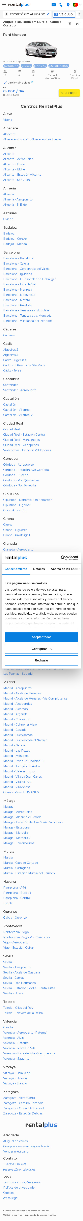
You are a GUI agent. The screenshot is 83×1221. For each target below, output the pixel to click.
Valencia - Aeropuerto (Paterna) (25, 1032)
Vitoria (7, 120)
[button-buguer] (4, 4)
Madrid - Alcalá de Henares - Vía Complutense (35, 698)
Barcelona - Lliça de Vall (19, 284)
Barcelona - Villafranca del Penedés (27, 321)
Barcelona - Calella (16, 263)
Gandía (8, 1027)
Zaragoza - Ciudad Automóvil (23, 1108)
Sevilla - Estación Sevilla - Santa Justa (29, 988)
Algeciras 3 (10, 355)
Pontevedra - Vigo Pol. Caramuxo (26, 937)
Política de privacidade (19, 1187)
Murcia (8, 857)
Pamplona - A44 (14, 887)
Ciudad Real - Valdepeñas (21, 445)
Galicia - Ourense (15, 917)
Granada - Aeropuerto (18, 549)
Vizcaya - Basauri (15, 1078)
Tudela (7, 903)
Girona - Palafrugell (16, 535)
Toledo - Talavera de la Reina (23, 1013)
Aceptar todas (41, 637)
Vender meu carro (16, 1151)
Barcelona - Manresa (17, 289)
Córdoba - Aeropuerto (18, 464)
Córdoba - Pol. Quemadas (21, 480)
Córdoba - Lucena (15, 475)
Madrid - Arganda (15, 714)
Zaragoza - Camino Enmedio (23, 1103)
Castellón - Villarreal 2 (18, 415)
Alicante (9, 154)
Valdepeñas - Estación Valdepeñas (27, 450)
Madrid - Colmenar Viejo (20, 724)
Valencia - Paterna (16, 1043)
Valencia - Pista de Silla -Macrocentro (29, 1053)
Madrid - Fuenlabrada (18, 735)
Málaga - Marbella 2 (16, 838)
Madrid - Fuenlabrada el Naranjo (25, 740)
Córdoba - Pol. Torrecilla (19, 485)
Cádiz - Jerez (12, 370)
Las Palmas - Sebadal (18, 673)
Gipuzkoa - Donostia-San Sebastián (27, 500)
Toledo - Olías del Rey (18, 1008)
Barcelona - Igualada (17, 274)
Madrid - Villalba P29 (17, 782)
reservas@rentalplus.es (19, 1169)
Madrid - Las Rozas (16, 750)
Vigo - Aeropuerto (15, 942)
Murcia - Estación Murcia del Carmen (29, 873)
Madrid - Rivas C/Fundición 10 (24, 761)
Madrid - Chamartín (16, 719)
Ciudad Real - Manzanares (21, 440)
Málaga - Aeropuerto (17, 812)
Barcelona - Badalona (18, 258)
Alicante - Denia (14, 164)
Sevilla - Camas (13, 977)
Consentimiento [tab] (16, 569)
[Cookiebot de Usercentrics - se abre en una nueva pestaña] (60, 558)
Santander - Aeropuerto (19, 390)
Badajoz (9, 233)
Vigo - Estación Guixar (18, 947)
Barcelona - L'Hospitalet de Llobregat (29, 279)
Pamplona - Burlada (17, 893)
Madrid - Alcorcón (15, 709)
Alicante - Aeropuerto (18, 159)
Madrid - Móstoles (15, 756)
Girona (7, 524)
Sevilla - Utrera (13, 993)
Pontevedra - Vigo (16, 932)
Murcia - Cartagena (16, 868)
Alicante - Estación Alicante (22, 174)
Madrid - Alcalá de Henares (22, 693)
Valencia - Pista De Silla (19, 1048)
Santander (10, 385)
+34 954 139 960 (14, 1164)
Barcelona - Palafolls (17, 305)
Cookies (8, 1193)
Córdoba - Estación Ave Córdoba (26, 470)
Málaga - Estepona (16, 827)
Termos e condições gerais (21, 1182)
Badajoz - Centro (15, 239)
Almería (8, 194)
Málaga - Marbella (15, 832)
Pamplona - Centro (16, 898)
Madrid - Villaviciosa (16, 787)
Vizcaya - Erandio (15, 1083)
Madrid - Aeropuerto (17, 688)
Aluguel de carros (15, 1141)
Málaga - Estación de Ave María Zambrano (33, 822)
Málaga (8, 806)
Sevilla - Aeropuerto (17, 967)
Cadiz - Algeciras (14, 360)
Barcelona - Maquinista (19, 295)
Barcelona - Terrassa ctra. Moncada (27, 315)
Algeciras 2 (10, 349)
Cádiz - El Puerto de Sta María (24, 365)
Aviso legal (10, 1198)
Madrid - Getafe (14, 745)
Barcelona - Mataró (16, 300)
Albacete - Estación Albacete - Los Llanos (32, 139)
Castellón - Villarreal (16, 410)
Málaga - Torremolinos (18, 843)
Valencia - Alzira (14, 1038)
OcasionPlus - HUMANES (21, 792)
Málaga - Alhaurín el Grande (22, 817)
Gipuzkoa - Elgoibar (16, 505)
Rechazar (41, 660)
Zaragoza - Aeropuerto (19, 1098)
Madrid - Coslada (14, 730)
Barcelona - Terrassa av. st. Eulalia (26, 310)
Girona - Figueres (15, 530)
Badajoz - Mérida (15, 244)
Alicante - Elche (14, 169)
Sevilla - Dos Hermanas (19, 983)
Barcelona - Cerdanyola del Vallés (26, 269)
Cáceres (9, 335)
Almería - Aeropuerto (18, 199)
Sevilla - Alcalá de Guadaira (21, 972)
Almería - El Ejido (15, 204)
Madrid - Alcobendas (17, 704)
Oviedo (8, 219)
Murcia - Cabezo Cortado (20, 863)
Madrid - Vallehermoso (19, 771)
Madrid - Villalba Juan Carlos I (23, 776)
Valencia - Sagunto (16, 1058)
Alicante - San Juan (16, 180)
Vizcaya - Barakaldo (16, 1073)
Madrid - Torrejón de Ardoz (21, 766)
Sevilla (7, 962)
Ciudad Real (11, 429)
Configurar (39, 648)
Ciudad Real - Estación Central (24, 434)
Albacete (9, 134)
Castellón (9, 404)
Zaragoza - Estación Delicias (23, 1113)
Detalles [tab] (39, 569)
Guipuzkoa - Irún (14, 510)
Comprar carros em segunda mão (27, 1146)
